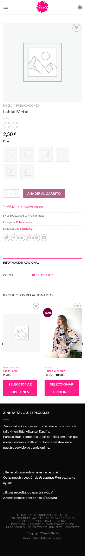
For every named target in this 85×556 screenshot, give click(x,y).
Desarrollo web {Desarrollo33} (42, 538)
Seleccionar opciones (20, 388)
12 (42, 275)
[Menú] (5, 7)
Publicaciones (27, 105)
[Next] (82, 352)
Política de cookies (60, 518)
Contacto (72, 527)
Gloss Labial (10, 370)
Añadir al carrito (44, 193)
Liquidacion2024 (24, 228)
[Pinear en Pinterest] (36, 237)
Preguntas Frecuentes (55, 477)
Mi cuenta (24, 514)
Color (6, 141)
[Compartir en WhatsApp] (7, 237)
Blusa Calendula (55, 370)
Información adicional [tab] (21, 262)
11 (37, 275)
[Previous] (3, 352)
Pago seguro (15, 527)
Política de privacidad (27, 518)
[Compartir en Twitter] (21, 237)
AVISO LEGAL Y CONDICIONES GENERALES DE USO (42, 524)
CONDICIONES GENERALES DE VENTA (42, 520)
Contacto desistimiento (45, 527)
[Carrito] (80, 7)
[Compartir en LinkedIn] (44, 237)
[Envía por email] (29, 237)
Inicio (7, 105)
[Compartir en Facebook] (14, 237)
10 (33, 275)
